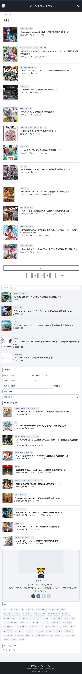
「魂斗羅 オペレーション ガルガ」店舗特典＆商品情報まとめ (45, 192)
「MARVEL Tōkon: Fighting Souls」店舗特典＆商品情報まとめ (40, 426)
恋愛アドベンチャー (18, 639)
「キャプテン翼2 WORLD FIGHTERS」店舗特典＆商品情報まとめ (41, 456)
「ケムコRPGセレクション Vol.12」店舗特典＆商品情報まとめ (45, 169)
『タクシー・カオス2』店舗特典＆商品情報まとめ (33, 358)
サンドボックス (55, 618)
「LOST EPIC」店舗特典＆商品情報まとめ (37, 112)
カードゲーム (66, 613)
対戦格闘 (31, 428)
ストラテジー (45, 622)
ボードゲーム (19, 631)
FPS (5, 609)
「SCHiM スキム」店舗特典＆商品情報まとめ (38, 131)
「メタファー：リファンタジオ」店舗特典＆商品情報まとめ (44, 70)
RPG (35, 73)
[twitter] (33, 596)
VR (22, 609)
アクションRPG (38, 35)
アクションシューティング (42, 195)
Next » (41, 268)
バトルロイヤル (21, 626)
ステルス (40, 445)
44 (53, 275)
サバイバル (44, 618)
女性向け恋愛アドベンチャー (44, 635)
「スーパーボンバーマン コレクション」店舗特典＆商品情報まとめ (41, 412)
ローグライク (19, 635)
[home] (49, 596)
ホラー (73, 626)
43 (47, 275)
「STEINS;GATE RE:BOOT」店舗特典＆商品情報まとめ (37, 484)
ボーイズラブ (8, 631)
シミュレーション (51, 515)
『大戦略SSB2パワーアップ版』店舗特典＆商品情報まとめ (37, 297)
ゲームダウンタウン (41, 6)
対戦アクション (33, 458)
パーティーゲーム (34, 414)
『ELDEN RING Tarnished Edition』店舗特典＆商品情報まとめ (40, 470)
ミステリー (29, 631)
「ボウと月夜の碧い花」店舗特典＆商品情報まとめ (40, 150)
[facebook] (38, 596)
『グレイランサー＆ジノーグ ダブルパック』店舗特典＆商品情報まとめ (42, 311)
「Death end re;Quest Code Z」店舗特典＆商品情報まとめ (44, 32)
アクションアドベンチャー (42, 153)
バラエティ (32, 626)
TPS (17, 609)
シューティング (33, 529)
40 (29, 275)
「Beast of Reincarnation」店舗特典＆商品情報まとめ (37, 498)
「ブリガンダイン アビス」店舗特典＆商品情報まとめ (36, 541)
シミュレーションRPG (41, 236)
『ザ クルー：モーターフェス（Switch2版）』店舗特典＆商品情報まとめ (43, 325)
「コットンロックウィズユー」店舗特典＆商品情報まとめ (37, 526)
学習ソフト (60, 635)
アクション (37, 93)
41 (35, 275)
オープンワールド (60, 214)
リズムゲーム (69, 631)
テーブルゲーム (8, 626)
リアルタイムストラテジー (54, 631)
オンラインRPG (40, 613)
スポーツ (43, 458)
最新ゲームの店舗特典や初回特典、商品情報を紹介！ (41, 668)
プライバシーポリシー (10, 650)
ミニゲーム (39, 631)
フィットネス (64, 626)
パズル (41, 626)
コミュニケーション (10, 618)
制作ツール (29, 635)
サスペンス (35, 618)
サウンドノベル (23, 618)
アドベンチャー (33, 487)
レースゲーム (38, 252)
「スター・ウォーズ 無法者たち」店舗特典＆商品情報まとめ (44, 211)
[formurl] (44, 596)
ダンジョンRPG (65, 622)
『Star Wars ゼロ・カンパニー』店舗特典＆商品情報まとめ (38, 512)
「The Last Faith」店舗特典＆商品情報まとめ (39, 90)
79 (62, 275)
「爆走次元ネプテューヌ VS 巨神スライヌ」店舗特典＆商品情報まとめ (49, 249)
